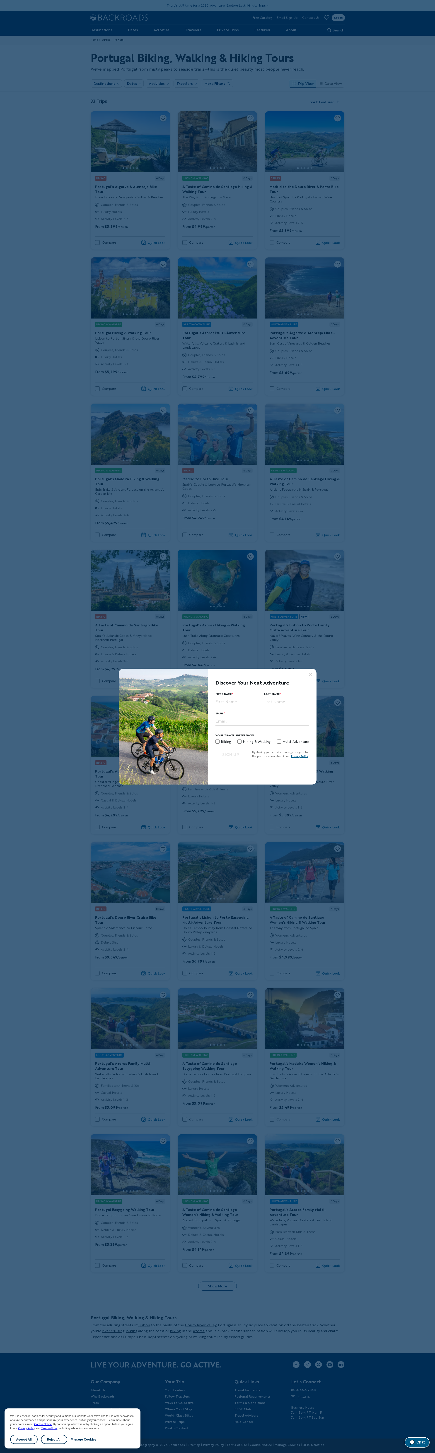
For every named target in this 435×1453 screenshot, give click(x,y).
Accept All (24, 1439)
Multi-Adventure (296, 741)
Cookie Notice (43, 1424)
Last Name (272, 694)
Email (219, 713)
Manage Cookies (84, 1439)
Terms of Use (49, 1428)
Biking (226, 741)
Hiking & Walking (257, 741)
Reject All (54, 1439)
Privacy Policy (26, 1428)
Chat (417, 1442)
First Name (223, 694)
